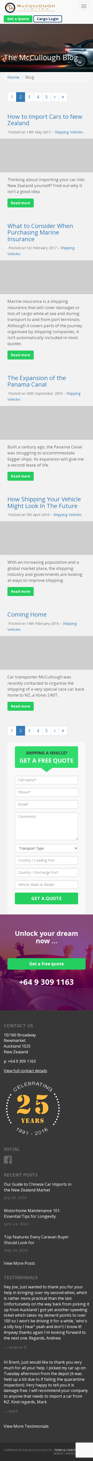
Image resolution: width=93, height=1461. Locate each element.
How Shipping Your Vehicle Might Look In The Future (44, 502)
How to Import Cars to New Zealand (44, 119)
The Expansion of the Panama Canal (36, 381)
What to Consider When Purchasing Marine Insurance (40, 232)
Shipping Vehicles (69, 132)
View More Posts (19, 1263)
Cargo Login (48, 18)
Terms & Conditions (68, 1450)
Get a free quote (46, 964)
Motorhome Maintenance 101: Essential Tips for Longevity (32, 1213)
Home (13, 77)
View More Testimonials (26, 1426)
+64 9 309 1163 (46, 982)
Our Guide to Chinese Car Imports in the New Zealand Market (37, 1187)
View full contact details (25, 1070)
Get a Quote (18, 18)
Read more (20, 202)
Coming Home (27, 614)
